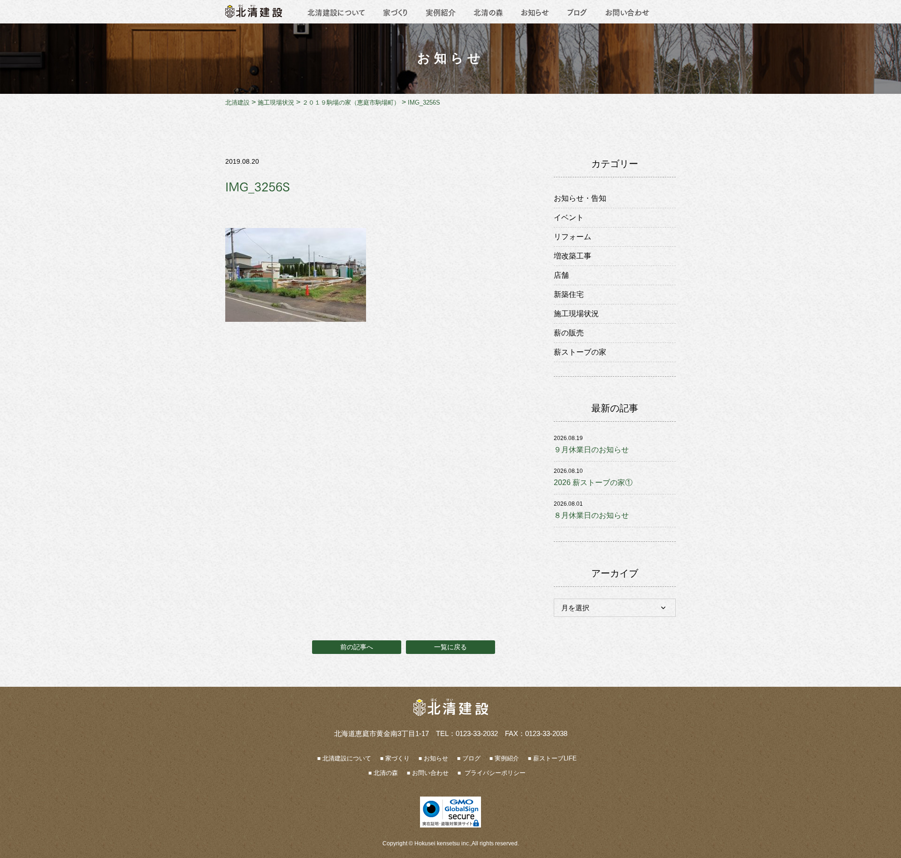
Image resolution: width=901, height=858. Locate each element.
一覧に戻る (450, 647)
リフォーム (572, 237)
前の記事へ (356, 647)
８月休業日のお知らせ (591, 515)
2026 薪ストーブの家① (593, 482)
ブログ (577, 11)
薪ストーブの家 (580, 352)
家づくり (395, 11)
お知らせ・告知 (580, 198)
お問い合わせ (627, 11)
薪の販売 (569, 333)
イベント (569, 217)
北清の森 (488, 11)
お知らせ (534, 11)
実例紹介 (441, 11)
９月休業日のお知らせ (591, 450)
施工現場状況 (576, 314)
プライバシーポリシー (494, 772)
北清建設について (336, 11)
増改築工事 (572, 256)
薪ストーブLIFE (555, 758)
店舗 (561, 275)
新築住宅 (569, 294)
